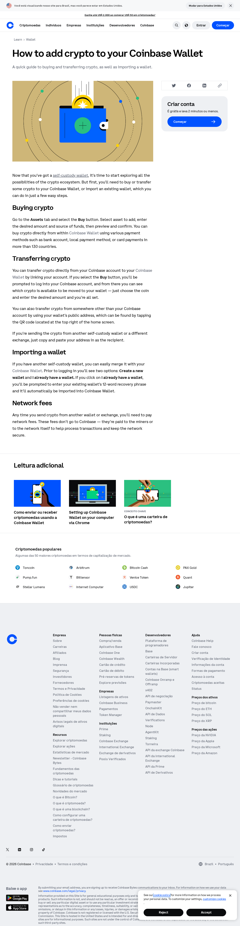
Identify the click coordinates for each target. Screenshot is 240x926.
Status (197, 689)
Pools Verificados (112, 759)
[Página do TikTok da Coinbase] (43, 849)
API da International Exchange (160, 758)
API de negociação (159, 696)
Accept (206, 912)
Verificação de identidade (211, 659)
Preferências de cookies (71, 701)
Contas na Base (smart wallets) (162, 671)
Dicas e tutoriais (65, 779)
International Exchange (116, 747)
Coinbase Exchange (113, 741)
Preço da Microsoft (206, 747)
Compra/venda (110, 641)
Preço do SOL (202, 715)
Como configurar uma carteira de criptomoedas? (72, 817)
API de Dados (155, 714)
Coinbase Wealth (111, 659)
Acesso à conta (203, 677)
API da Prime (154, 766)
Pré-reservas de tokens (116, 677)
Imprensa (60, 665)
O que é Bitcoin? (65, 797)
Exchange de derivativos (117, 753)
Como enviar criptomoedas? (64, 828)
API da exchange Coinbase (164, 750)
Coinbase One (109, 653)
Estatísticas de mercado (71, 752)
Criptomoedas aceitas (208, 683)
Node (149, 726)
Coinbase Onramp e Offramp (159, 682)
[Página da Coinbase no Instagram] (31, 849)
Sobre (57, 641)
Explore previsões (112, 683)
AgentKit (152, 732)
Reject (163, 912)
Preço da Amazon (204, 753)
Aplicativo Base (110, 647)
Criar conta (200, 653)
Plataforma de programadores (156, 643)
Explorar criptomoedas (70, 740)
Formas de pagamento (208, 671)
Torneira (151, 744)
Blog (56, 659)
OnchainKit (153, 708)
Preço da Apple (203, 741)
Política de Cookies (67, 695)
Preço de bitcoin (204, 703)
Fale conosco (202, 647)
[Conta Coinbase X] (7, 849)
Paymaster (153, 702)
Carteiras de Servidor (161, 657)
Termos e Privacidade (69, 689)
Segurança (61, 671)
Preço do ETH (202, 709)
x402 (148, 690)
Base (149, 651)
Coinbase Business (113, 703)
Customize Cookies (214, 899)
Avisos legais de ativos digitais (70, 724)
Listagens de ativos (113, 697)
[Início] (10, 25)
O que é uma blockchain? (71, 809)
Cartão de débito (111, 671)
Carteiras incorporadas (162, 663)
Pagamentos (108, 709)
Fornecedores (63, 683)
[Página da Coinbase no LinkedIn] (19, 849)
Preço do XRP (202, 721)
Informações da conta (208, 665)
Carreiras (60, 647)
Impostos (60, 836)
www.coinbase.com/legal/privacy (64, 891)
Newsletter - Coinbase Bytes (69, 760)
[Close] (230, 895)
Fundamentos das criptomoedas (66, 771)
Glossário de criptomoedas (73, 785)
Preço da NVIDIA (204, 735)
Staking (105, 735)
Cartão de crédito (112, 665)
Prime (103, 729)
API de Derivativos (159, 772)
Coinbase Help (202, 641)
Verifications (155, 720)
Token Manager (110, 715)
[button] (54, 25)
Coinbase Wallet (84, 233)
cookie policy (162, 895)
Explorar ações (64, 746)
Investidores (62, 677)
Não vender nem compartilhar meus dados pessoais (72, 711)
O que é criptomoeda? (69, 803)
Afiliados (59, 653)
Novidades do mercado (70, 791)
